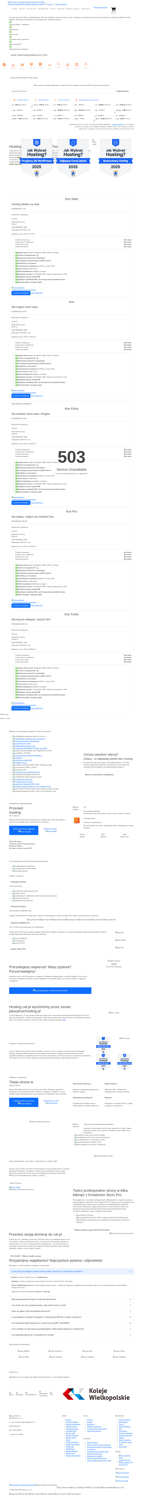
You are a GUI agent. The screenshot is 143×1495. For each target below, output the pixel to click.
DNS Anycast (70, 1453)
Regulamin (91, 1424)
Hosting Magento (72, 1451)
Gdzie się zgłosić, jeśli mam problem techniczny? (31, 1311)
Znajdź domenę (122, 91)
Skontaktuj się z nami (51, 1100)
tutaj (64, 1020)
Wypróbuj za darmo (101, 7)
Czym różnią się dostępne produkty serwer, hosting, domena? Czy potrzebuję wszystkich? (47, 1271)
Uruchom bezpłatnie (21, 293)
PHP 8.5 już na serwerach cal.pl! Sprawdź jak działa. (26, 2)
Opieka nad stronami (73, 1456)
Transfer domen (71, 1426)
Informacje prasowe (94, 1431)
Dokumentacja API (125, 1435)
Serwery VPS (70, 1433)
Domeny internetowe (73, 1424)
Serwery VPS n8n (72, 1435)
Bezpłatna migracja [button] (72, 9)
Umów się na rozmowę (58, 990)
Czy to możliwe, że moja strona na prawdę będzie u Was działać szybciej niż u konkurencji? (48, 1329)
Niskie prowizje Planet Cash (97, 1458)
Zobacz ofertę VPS (18, 949)
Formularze (123, 1431)
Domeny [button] (22, 9)
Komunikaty (123, 1447)
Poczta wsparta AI (72, 1442)
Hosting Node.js (92, 1443)
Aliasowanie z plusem (94, 1456)
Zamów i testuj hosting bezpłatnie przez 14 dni (29, 55)
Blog (23, 4)
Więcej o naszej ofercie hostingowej (99, 775)
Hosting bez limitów (72, 1444)
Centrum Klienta (61, 4)
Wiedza (28, 4)
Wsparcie (34, 4)
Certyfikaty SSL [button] (43, 9)
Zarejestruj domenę (18, 882)
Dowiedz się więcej (50, 829)
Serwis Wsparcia (125, 1426)
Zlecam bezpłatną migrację (24, 829)
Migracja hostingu (72, 1422)
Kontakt (41, 4)
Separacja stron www (94, 1454)
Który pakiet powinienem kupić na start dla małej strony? (34, 1299)
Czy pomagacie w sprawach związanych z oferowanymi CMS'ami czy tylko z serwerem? (46, 1317)
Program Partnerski (15, 4)
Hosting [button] (14, 9)
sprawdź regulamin (117, 124)
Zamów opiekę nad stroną (24, 1101)
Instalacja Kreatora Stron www (97, 1451)
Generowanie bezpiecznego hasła (99, 1460)
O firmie (90, 1420)
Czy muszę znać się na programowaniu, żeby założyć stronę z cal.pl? (39, 1305)
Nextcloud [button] (60, 9)
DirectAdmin (123, 1422)
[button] (113, 10)
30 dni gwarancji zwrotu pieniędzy (99, 1445)
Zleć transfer (16, 1256)
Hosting (68, 1420)
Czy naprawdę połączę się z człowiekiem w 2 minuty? (33, 1335)
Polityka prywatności (94, 1426)
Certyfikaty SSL (71, 1431)
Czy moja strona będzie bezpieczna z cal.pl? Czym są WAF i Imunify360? (41, 1323)
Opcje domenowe (72, 1429)
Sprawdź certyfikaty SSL (20, 923)
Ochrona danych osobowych (97, 1429)
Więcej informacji (37, 293)
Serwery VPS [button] (31, 9)
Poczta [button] (52, 9)
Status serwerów (125, 1440)
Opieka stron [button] (85, 9)
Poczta (49, 4)
